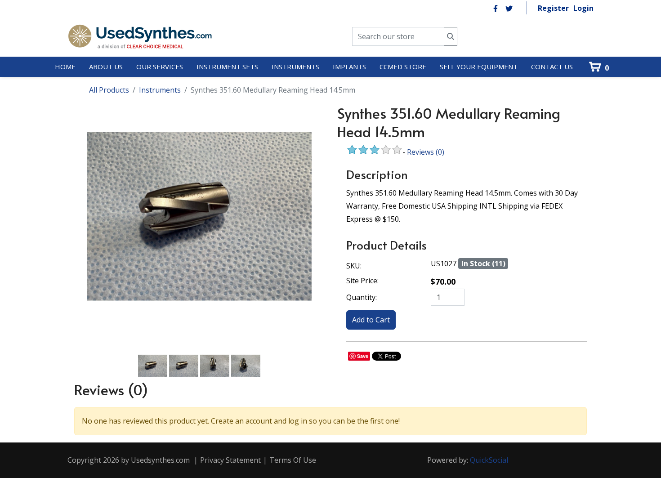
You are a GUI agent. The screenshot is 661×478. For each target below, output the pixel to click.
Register (553, 8)
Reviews (425, 152)
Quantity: (361, 297)
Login (583, 8)
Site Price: (362, 281)
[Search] (450, 36)
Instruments (160, 90)
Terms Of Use (292, 460)
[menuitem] (65, 67)
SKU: (354, 266)
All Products (109, 90)
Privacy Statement (230, 460)
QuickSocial (489, 460)
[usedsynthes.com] (139, 36)
